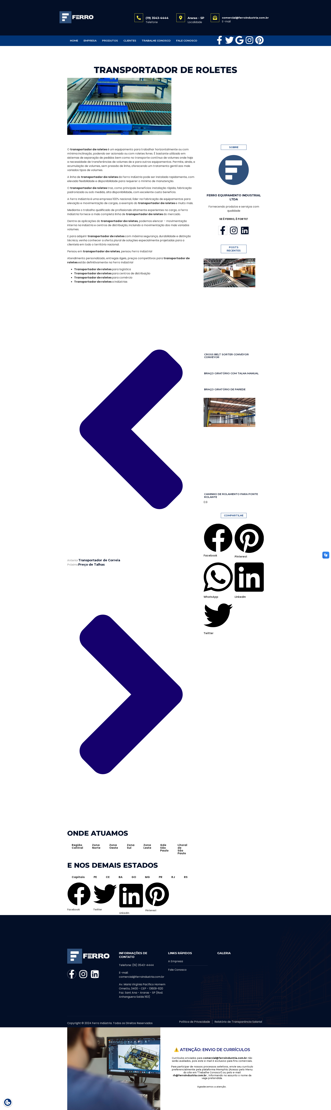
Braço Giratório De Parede (224, 389)
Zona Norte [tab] (96, 846)
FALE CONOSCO (186, 40)
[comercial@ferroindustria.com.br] (215, 17)
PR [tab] (160, 877)
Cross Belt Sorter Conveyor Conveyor (226, 356)
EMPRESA (90, 40)
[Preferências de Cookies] (7, 1102)
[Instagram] (249, 40)
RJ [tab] (173, 877)
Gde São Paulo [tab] (164, 848)
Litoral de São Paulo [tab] (182, 849)
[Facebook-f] (219, 40)
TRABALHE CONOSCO (156, 40)
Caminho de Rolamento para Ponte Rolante (231, 495)
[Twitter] (229, 40)
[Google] (239, 40)
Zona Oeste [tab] (113, 846)
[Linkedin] (244, 230)
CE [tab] (108, 877)
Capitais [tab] (78, 877)
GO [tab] (134, 877)
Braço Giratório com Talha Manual (231, 373)
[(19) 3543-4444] (138, 17)
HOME (74, 40)
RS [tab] (186, 877)
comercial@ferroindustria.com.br (245, 17)
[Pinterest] (259, 40)
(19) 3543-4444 (157, 18)
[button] (79, 885)
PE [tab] (95, 877)
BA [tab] (121, 877)
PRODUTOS (110, 40)
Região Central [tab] (77, 846)
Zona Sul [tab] (130, 846)
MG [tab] (147, 877)
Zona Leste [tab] (147, 846)
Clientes (129, 40)
